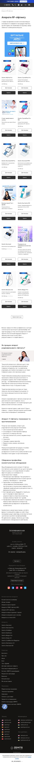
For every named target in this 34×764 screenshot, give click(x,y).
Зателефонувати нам (17, 530)
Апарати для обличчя (18, 9)
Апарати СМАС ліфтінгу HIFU (10, 607)
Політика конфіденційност (9, 668)
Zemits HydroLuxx (7, 632)
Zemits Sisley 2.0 (7, 638)
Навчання (4, 694)
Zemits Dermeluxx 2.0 (8, 643)
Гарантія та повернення (9, 699)
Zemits (3, 9)
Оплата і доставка (7, 696)
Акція (3, 658)
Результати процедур (8, 673)
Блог (3, 661)
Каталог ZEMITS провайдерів (10, 671)
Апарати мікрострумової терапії (12, 612)
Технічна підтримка (7, 691)
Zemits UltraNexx (7, 630)
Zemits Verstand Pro (8, 627)
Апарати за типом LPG (8, 617)
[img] (12, 4)
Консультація (5, 678)
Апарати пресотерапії (8, 604)
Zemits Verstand (6, 625)
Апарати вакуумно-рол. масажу (11, 615)
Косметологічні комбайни (9, 599)
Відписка (4, 676)
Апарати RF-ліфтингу (8, 610)
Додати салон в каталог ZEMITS (11, 704)
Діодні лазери (6, 602)
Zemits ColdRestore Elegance (10, 640)
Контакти (4, 653)
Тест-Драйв (5, 663)
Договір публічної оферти (10, 666)
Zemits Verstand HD (7, 645)
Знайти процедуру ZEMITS (9, 701)
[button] (17, 43)
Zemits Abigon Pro (7, 635)
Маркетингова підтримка (9, 689)
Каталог (9, 9)
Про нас (4, 655)
